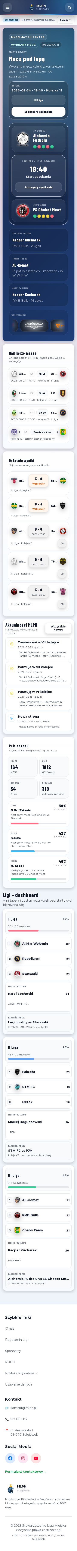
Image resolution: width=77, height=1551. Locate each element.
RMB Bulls (30, 1215)
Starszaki (30, 974)
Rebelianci (31, 959)
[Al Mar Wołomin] (17, 943)
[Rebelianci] (62, 412)
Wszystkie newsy (58, 628)
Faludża (28, 1072)
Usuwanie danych (18, 1384)
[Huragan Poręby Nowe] (62, 531)
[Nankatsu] (62, 480)
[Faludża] (62, 505)
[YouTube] (36, 1458)
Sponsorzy (13, 1351)
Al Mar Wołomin (35, 943)
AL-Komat (30, 1200)
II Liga (13, 1047)
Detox (27, 1102)
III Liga (38, 100)
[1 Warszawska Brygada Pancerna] (62, 393)
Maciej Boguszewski (25, 1122)
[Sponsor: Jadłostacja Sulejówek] (19, 326)
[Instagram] (23, 1458)
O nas (10, 1328)
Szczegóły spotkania (38, 111)
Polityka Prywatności (21, 1373)
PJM (13, 1132)
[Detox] (17, 1102)
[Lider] (14, 393)
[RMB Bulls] (14, 591)
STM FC (28, 1087)
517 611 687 (18, 1419)
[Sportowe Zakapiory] (14, 412)
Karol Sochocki (20, 994)
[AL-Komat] (14, 531)
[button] (38, 376)
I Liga (12, 919)
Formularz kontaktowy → (26, 1472)
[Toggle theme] (69, 7)
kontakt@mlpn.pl (23, 1408)
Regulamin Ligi (16, 1340)
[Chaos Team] (62, 431)
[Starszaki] (17, 973)
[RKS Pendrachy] (14, 480)
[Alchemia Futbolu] (23, 139)
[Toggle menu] (7, 7)
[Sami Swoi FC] (62, 591)
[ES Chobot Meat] (23, 210)
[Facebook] (10, 1458)
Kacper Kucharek (22, 1250)
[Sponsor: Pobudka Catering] (50, 326)
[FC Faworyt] (14, 431)
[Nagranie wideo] (62, 543)
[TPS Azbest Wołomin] (62, 561)
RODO (10, 1362)
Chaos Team (32, 1230)
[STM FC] (17, 1087)
